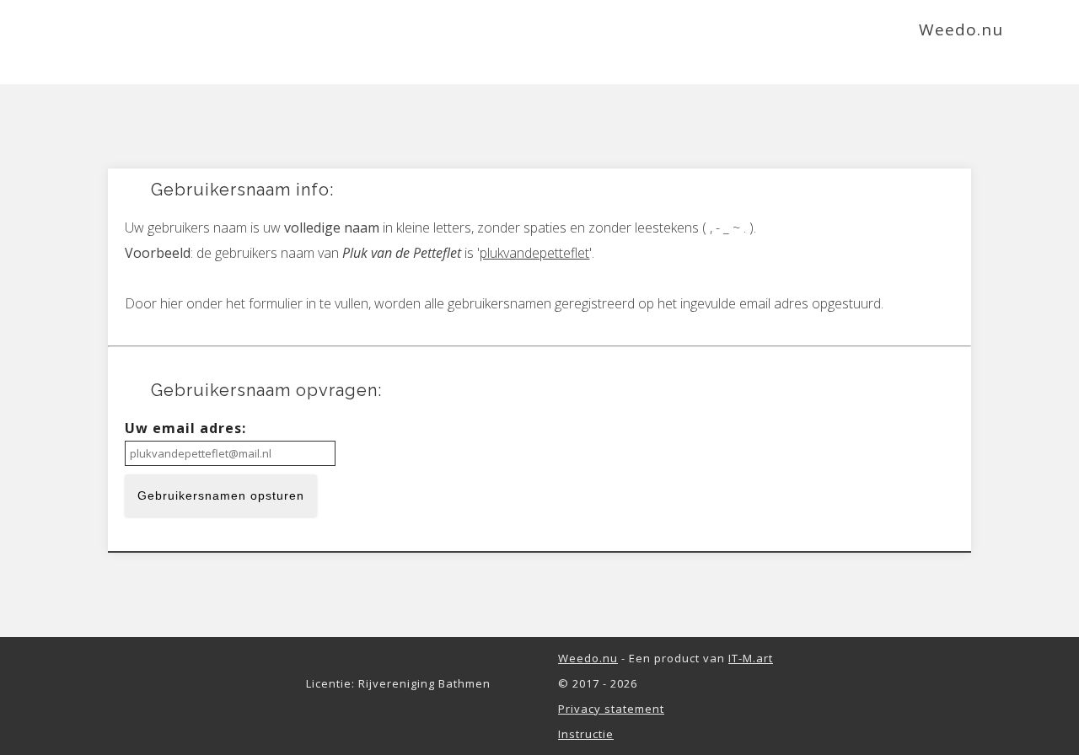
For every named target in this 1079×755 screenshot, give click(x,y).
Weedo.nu (588, 658)
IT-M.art (750, 658)
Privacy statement (611, 708)
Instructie (586, 734)
